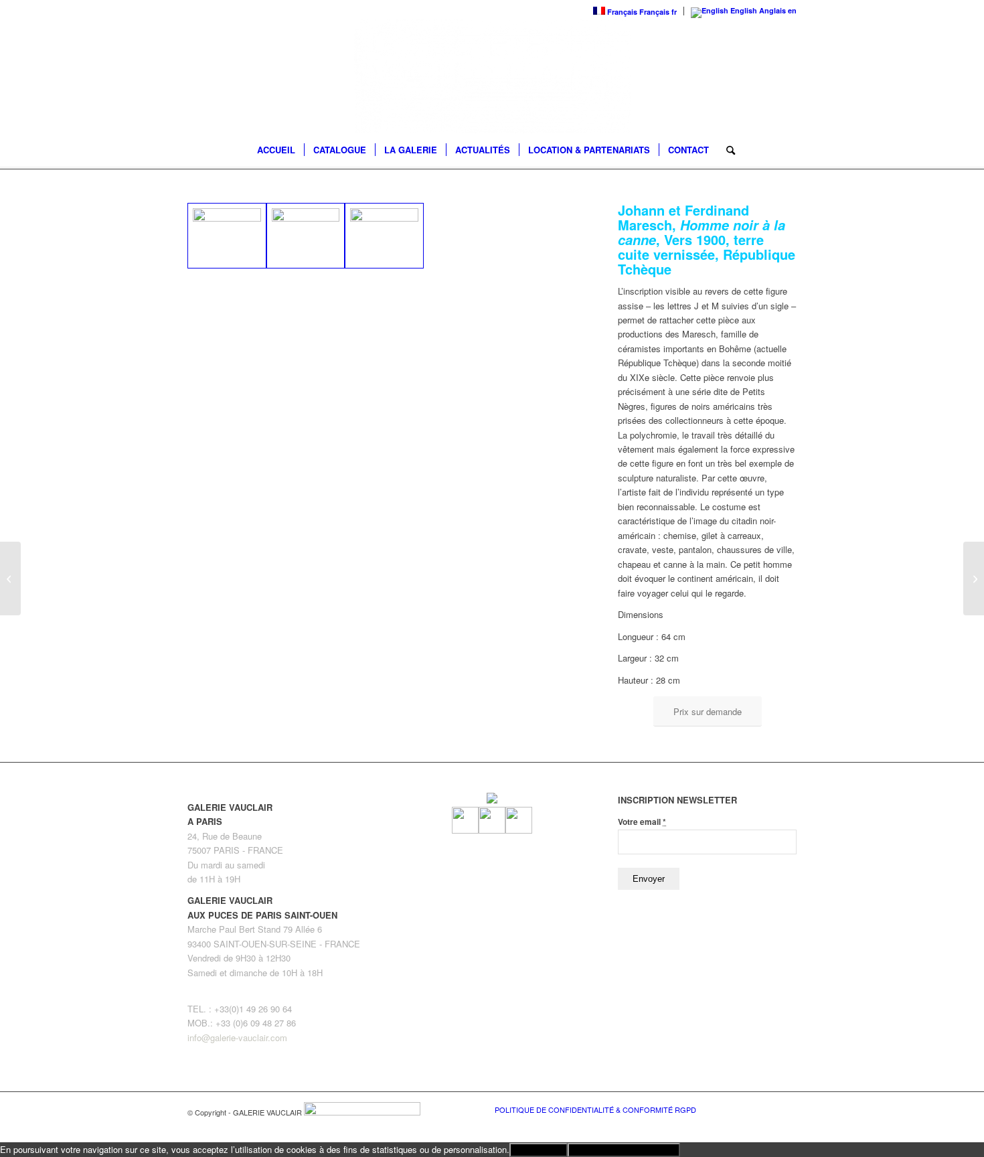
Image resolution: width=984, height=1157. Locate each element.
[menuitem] (276, 150)
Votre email (642, 822)
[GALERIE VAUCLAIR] (492, 76)
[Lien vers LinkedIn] (786, 1109)
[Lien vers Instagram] (766, 1109)
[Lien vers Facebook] (746, 1109)
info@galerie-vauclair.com (237, 1037)
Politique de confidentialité (624, 1150)
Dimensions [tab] (640, 614)
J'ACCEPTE (538, 1150)
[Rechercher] (726, 150)
